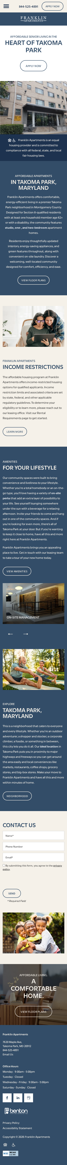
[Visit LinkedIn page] (17, 1097)
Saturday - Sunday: (14, 1087)
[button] (53, 6)
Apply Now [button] (33, 66)
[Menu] (6, 6)
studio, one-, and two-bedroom (26, 227)
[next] (26, 633)
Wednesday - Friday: (15, 1082)
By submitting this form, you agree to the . (32, 867)
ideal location (49, 746)
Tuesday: (8, 1076)
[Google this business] (28, 1097)
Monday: (8, 1071)
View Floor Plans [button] (33, 1011)
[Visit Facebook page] (7, 1097)
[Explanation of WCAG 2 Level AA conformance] (10, 1153)
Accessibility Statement (17, 1128)
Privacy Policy (11, 1122)
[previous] (10, 633)
